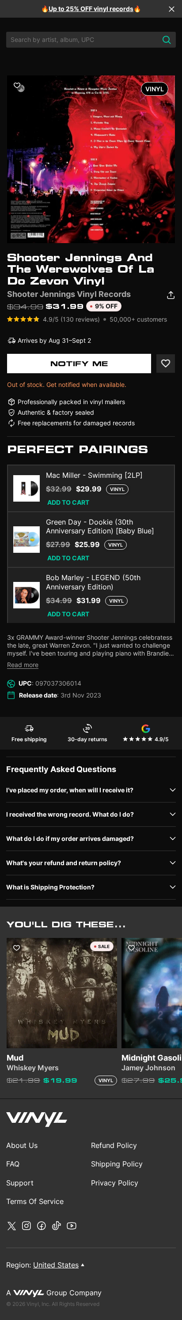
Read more (22, 664)
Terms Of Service (35, 1201)
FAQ (12, 1163)
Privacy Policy (114, 1182)
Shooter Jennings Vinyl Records (69, 294)
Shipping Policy (117, 1163)
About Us (22, 1145)
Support (20, 1182)
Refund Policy (114, 1145)
